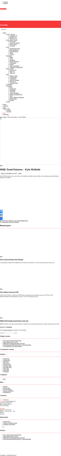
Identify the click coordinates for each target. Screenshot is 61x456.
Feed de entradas (7, 389)
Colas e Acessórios (14, 93)
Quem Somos (6, 421)
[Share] (30, 218)
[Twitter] (30, 213)
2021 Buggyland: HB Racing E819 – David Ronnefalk (17, 345)
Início (1, 117)
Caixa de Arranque (14, 80)
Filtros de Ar (13, 81)
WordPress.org (7, 392)
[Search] (59, 29)
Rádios (11, 57)
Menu (4, 33)
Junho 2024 (6, 358)
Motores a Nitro (13, 76)
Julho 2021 (6, 361)
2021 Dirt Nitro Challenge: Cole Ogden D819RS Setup (14, 220)
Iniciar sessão (6, 388)
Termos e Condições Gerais (10, 423)
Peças (7, 47)
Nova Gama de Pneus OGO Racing (11, 259)
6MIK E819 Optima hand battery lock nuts (14, 321)
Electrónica (9, 55)
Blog (4, 113)
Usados (8, 101)
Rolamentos (12, 90)
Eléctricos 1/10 (13, 38)
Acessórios (12, 45)
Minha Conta (6, 108)
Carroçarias (12, 91)
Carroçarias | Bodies (15, 43)
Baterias (12, 64)
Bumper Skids (13, 99)
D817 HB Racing (14, 50)
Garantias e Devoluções (9, 424)
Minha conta (3, 9)
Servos (11, 58)
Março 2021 (6, 363)
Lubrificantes (13, 88)
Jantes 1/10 (12, 73)
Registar (5, 386)
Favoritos (5, 2)
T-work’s (12, 54)
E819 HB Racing (14, 51)
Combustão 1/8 (13, 35)
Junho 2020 (6, 370)
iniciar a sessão (8, 330)
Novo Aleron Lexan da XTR (9, 292)
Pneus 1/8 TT (13, 70)
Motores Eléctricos (14, 61)
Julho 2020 (6, 368)
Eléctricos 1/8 (13, 37)
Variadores (12, 60)
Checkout (8, 111)
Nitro (7, 74)
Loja (4, 107)
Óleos (11, 87)
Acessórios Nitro (14, 83)
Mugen (11, 53)
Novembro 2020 (7, 367)
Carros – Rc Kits (10, 34)
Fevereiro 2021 (7, 364)
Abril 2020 (6, 371)
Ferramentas (9, 84)
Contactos (5, 106)
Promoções (6, 114)
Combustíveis (13, 78)
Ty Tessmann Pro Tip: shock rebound (9, 222)
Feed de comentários (8, 391)
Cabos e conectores (14, 66)
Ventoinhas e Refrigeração (16, 67)
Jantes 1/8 (12, 71)
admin (19, 173)
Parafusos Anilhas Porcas (16, 94)
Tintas (11, 96)
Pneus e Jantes (13, 44)
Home (4, 104)
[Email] (30, 216)
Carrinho (5, 3)
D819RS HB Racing (15, 48)
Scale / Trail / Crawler (11, 40)
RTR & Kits (13, 41)
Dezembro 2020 (7, 366)
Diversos (12, 100)
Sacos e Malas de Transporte (17, 97)
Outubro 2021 (6, 360)
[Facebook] (30, 211)
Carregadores (13, 63)
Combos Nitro (13, 77)
